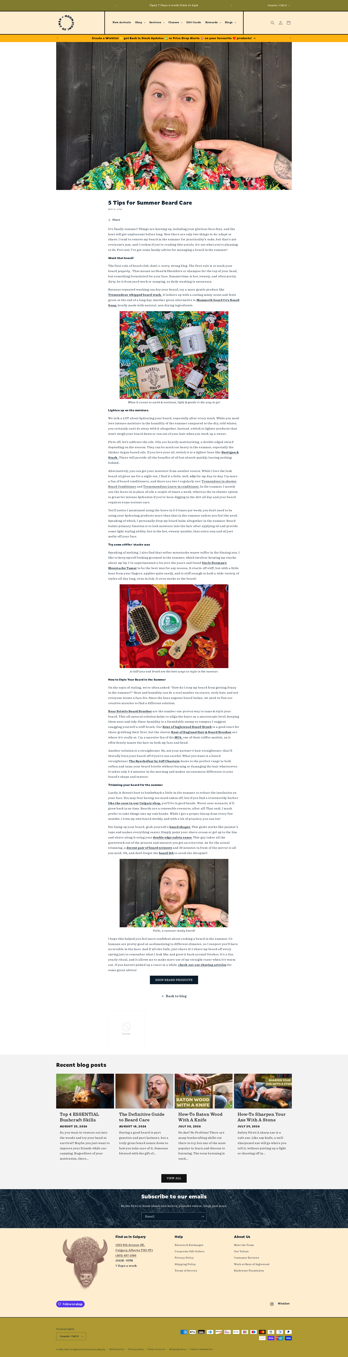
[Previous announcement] (116, 5)
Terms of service (156, 1349)
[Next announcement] (232, 5)
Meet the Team (244, 1245)
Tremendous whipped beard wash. (135, 295)
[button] (140, 22)
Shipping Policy (185, 1264)
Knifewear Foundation (249, 1270)
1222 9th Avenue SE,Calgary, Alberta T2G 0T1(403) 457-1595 (134, 1250)
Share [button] (116, 219)
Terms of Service (186, 1270)
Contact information (201, 1349)
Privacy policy (136, 1349)
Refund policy (117, 1349)
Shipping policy (177, 1349)
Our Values (241, 1251)
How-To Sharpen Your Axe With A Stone (262, 1117)
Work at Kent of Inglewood (252, 1264)
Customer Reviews (246, 1257)
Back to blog (176, 996)
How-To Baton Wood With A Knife (200, 1117)
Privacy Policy (184, 1257)
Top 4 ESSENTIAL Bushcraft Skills (79, 1117)
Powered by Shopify (95, 1349)
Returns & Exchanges (189, 1245)
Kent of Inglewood (74, 1349)
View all (174, 1178)
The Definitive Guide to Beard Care (142, 1117)
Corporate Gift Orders (189, 1251)
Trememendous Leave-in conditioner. (171, 486)
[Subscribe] (202, 1216)
